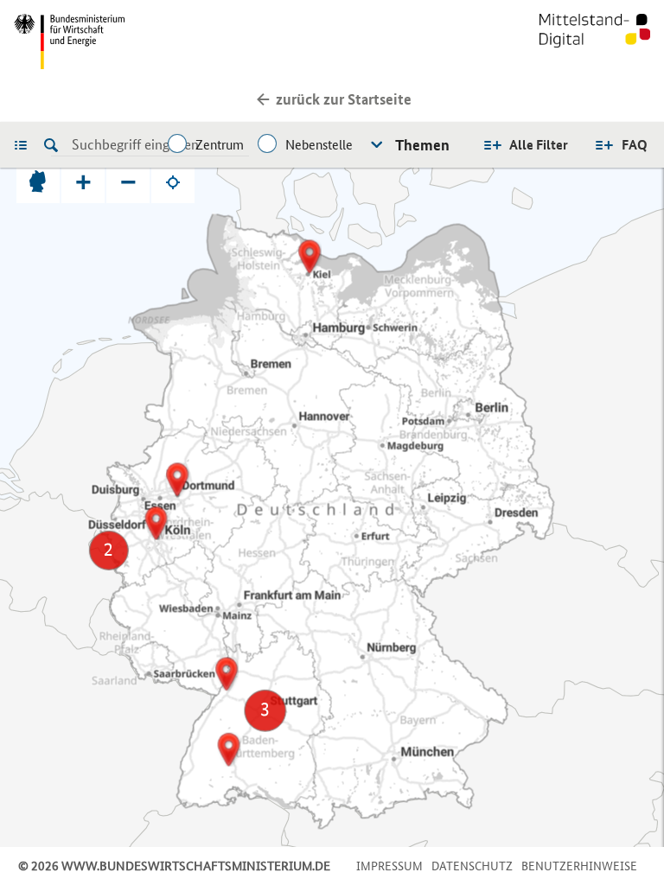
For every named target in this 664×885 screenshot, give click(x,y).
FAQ (635, 145)
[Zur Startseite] (595, 41)
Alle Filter (538, 145)
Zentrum (219, 145)
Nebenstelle (319, 145)
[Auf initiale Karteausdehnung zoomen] (38, 181)
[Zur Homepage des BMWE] (169, 41)
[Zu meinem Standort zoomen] (173, 181)
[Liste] (25, 144)
